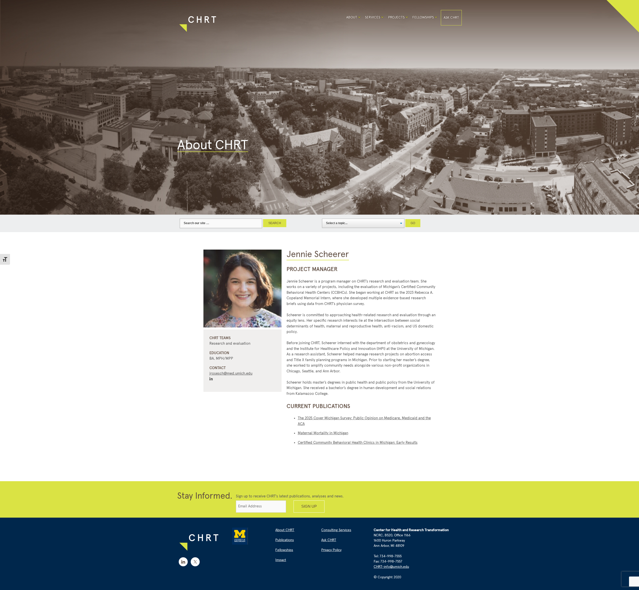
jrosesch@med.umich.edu (230, 373)
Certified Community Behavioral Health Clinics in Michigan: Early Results (358, 442)
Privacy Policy (331, 550)
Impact (280, 560)
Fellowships (423, 17)
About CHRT (284, 530)
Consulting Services (336, 530)
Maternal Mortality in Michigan (323, 433)
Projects (396, 17)
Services (372, 17)
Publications (284, 540)
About (351, 17)
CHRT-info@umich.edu (391, 567)
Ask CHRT (451, 17)
